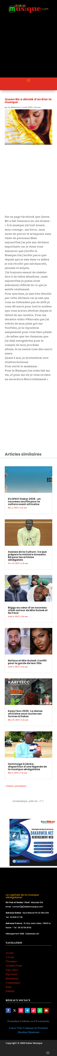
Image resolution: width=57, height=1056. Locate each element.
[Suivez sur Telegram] (27, 1010)
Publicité (10, 991)
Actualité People (14, 965)
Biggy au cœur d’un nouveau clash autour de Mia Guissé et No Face (28, 610)
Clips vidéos (12, 969)
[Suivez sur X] (14, 1010)
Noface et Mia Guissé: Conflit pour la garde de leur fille (27, 662)
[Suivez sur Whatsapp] (39, 1010)
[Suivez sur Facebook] (8, 1010)
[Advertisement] (28, 48)
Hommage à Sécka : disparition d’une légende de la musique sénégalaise (27, 766)
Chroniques (11, 961)
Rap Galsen (11, 974)
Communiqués (13, 982)
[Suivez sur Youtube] (46, 1010)
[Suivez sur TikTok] (33, 1010)
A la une (37, 107)
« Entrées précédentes (15, 785)
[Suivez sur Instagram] (20, 1010)
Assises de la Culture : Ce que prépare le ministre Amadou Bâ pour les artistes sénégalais (27, 556)
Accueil (9, 952)
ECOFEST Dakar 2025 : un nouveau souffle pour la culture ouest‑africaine (24, 501)
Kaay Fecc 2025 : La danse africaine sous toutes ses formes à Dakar (25, 713)
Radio (9, 986)
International (12, 978)
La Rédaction (14, 107)
